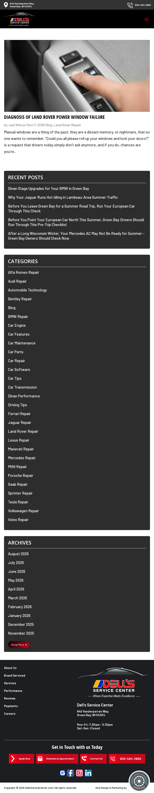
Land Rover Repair (67, 125)
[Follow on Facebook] (70, 773)
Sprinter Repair (20, 493)
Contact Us (96, 758)
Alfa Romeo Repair (23, 272)
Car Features (18, 334)
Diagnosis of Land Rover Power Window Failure (54, 117)
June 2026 (16, 571)
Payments (11, 706)
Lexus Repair (18, 440)
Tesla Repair (18, 502)
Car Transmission (22, 387)
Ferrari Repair (19, 413)
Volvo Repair (18, 519)
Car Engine (17, 325)
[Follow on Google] (62, 773)
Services (10, 683)
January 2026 (19, 615)
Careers (9, 713)
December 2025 (21, 624)
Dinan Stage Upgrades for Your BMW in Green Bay (48, 188)
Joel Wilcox (16, 125)
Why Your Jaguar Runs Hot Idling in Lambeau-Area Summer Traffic (63, 197)
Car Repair (16, 360)
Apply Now (24, 758)
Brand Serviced (14, 675)
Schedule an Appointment (60, 758)
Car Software (19, 369)
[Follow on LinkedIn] (88, 773)
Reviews (9, 698)
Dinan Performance (24, 396)
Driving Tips (17, 404)
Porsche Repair (20, 475)
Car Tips (14, 378)
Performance (13, 690)
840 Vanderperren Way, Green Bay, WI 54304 (93, 713)
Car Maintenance (21, 343)
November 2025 (21, 633)
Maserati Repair (21, 449)
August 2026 (18, 553)
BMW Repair (18, 316)
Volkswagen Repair (23, 510)
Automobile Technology (27, 290)
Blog (49, 125)
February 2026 (20, 606)
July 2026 (16, 562)
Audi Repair (17, 281)
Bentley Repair (20, 298)
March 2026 (17, 598)
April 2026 (16, 589)
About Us (10, 668)
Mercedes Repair (22, 457)
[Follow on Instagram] (79, 773)
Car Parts (15, 351)
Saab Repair (18, 484)
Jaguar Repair (19, 422)
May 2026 (15, 580)
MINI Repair (17, 466)
